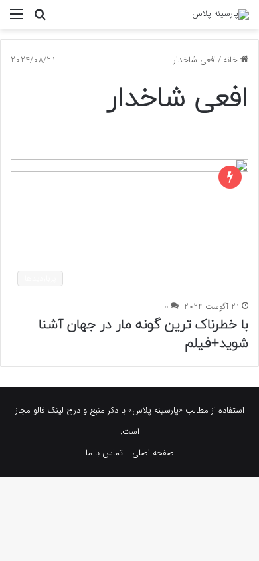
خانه (231, 60)
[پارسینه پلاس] (220, 14)
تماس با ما (104, 453)
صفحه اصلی (153, 453)
